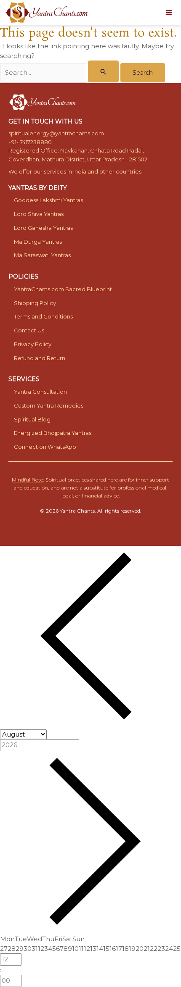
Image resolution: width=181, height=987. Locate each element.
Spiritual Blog (32, 419)
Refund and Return (39, 358)
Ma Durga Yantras (38, 241)
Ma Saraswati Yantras (42, 255)
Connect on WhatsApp (45, 446)
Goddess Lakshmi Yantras (48, 200)
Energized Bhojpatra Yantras (52, 432)
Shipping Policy (35, 303)
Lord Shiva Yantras (39, 214)
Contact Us (29, 330)
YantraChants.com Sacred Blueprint (63, 289)
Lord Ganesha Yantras (43, 227)
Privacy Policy (32, 344)
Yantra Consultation (40, 391)
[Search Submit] (103, 71)
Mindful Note (27, 479)
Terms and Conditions (43, 316)
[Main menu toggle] (169, 13)
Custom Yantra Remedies (48, 405)
